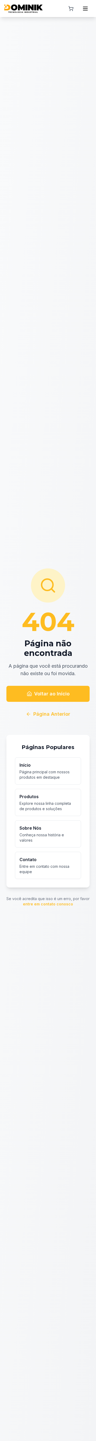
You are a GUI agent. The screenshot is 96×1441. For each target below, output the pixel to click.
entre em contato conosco (48, 904)
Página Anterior (51, 714)
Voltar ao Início (52, 693)
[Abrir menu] (85, 8)
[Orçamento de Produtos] (71, 8)
